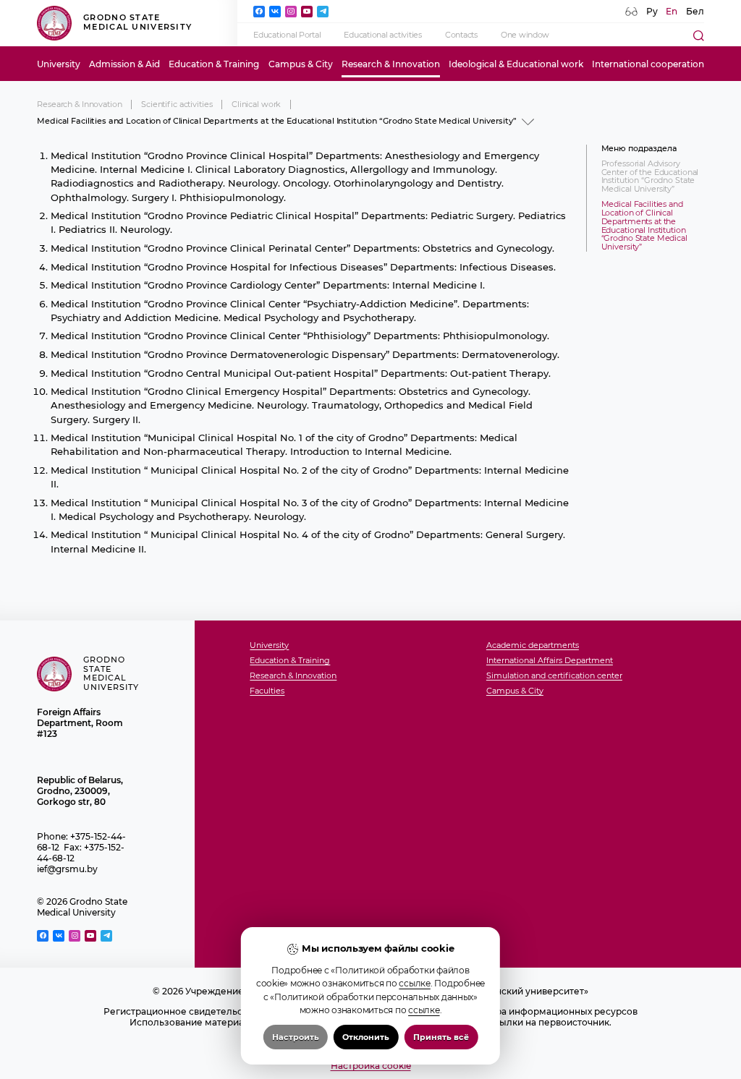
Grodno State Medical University (137, 22)
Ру (652, 11)
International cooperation (648, 64)
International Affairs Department (549, 661)
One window (525, 35)
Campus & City (300, 64)
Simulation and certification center (554, 676)
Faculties (267, 691)
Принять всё (441, 1037)
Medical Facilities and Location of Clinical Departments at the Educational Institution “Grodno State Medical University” (644, 225)
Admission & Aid (124, 64)
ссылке (414, 983)
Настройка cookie (371, 1065)
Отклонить (365, 1037)
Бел (695, 11)
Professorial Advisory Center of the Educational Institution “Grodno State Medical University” (650, 177)
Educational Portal (287, 35)
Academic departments (532, 645)
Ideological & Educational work (516, 64)
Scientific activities (176, 104)
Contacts (461, 35)
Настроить (295, 1037)
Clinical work (256, 104)
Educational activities (382, 35)
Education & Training (214, 64)
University (58, 64)
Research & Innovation (391, 64)
